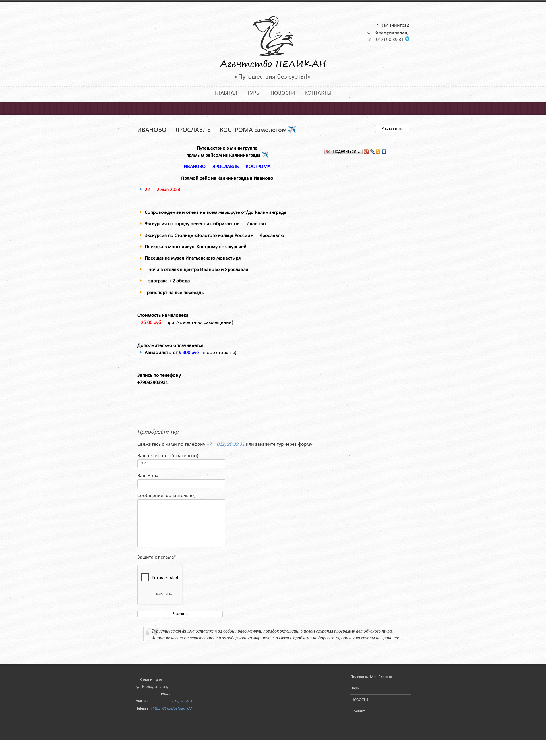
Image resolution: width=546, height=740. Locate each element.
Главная (225, 93)
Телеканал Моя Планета (371, 677)
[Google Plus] (366, 151)
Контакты (318, 93)
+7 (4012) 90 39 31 (385, 39)
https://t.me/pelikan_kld (171, 708)
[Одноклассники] (378, 151)
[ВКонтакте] (384, 151)
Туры (254, 93)
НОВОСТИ (282, 93)
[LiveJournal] (372, 151)
